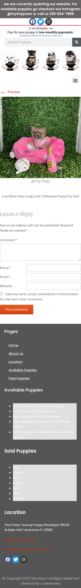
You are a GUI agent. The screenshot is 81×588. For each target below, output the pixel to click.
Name (5, 267)
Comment (8, 240)
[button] (75, 80)
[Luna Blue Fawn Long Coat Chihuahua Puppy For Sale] (40, 137)
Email (5, 277)
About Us (16, 353)
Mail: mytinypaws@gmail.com (27, 549)
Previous (10, 92)
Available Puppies (23, 370)
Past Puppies (19, 378)
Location (15, 361)
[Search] (76, 42)
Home (13, 345)
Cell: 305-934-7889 (19, 540)
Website (6, 286)
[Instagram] (48, 21)
